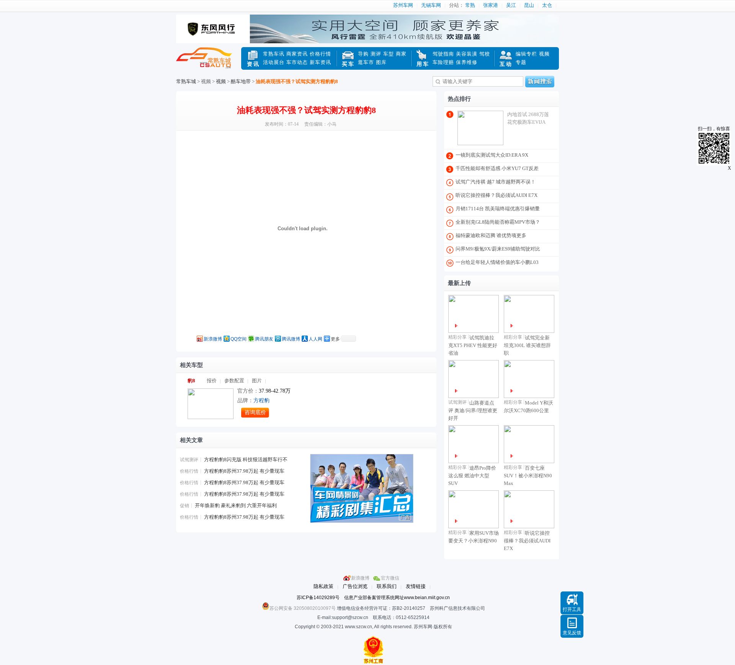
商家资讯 (297, 54)
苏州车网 (403, 5)
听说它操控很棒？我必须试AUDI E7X (496, 195)
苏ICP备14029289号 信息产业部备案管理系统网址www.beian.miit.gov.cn (373, 597)
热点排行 (459, 99)
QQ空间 (238, 339)
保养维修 (466, 62)
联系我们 (387, 586)
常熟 (470, 5)
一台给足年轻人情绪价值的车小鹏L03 (497, 262)
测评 (376, 54)
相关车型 (191, 365)
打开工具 (572, 609)
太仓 (547, 5)
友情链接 (416, 586)
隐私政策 (323, 586)
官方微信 (390, 578)
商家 (401, 54)
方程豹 (261, 400)
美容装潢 (466, 54)
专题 (521, 62)
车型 (388, 54)
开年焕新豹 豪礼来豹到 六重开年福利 (236, 505)
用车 (423, 64)
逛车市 (366, 62)
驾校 (484, 54)
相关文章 (191, 440)
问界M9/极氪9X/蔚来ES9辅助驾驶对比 (498, 249)
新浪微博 (213, 339)
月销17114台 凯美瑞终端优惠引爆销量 (498, 208)
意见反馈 (572, 633)
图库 (381, 62)
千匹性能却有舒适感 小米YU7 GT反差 (497, 168)
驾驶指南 (443, 54)
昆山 (529, 5)
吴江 (511, 5)
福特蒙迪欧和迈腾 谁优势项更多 (491, 235)
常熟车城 (208, 62)
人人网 (315, 339)
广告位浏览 (355, 586)
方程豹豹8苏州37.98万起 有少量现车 (244, 471)
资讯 (253, 64)
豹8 (191, 380)
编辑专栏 (526, 54)
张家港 (490, 5)
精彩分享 (457, 337)
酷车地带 (241, 81)
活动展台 (273, 62)
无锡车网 (431, 5)
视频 (544, 54)
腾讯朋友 (264, 339)
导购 (363, 54)
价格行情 (320, 54)
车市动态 (297, 62)
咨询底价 (255, 412)
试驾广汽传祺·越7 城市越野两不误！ (496, 182)
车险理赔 (443, 62)
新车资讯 (320, 62)
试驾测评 (189, 459)
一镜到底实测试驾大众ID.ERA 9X (492, 155)
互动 (506, 64)
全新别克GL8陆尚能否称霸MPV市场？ (498, 222)
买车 (348, 64)
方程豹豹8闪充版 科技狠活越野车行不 (245, 459)
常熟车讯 (273, 54)
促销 (184, 505)
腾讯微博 (291, 339)
